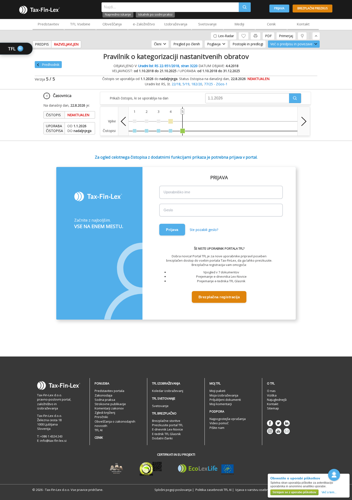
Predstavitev (48, 24)
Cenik (271, 24)
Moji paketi (217, 391)
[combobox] (170, 7)
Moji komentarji (221, 404)
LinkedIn (287, 423)
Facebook (270, 423)
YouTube (278, 431)
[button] (295, 98)
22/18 (176, 84)
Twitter (278, 423)
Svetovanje (207, 24)
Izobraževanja (175, 24)
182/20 (196, 84)
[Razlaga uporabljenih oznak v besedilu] (302, 36)
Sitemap (273, 408)
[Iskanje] (245, 7)
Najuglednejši (277, 399)
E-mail (287, 431)
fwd (304, 121)
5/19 (185, 84)
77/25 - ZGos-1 (215, 84)
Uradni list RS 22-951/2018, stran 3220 (168, 65)
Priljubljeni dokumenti (225, 399)
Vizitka (272, 395)
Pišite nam (217, 427)
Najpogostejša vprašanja (228, 419)
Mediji (239, 24)
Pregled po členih (186, 44)
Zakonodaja (103, 395)
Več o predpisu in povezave (291, 44)
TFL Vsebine (80, 24)
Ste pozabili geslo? (204, 229)
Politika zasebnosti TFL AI (213, 490)
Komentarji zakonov (109, 408)
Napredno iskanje (118, 14)
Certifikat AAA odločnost (116, 468)
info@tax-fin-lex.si (53, 440)
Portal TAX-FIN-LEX (39, 10)
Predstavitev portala (109, 391)
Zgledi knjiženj (105, 412)
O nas (271, 391)
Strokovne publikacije (110, 404)
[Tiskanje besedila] (255, 36)
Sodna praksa (105, 399)
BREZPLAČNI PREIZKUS (312, 8)
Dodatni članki (162, 438)
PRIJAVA (279, 8)
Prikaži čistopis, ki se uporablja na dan (139, 98)
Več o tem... (329, 492)
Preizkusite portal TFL (167, 425)
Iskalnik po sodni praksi (155, 14)
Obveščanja (112, 24)
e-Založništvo (144, 24)
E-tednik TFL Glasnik (166, 434)
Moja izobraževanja (224, 395)
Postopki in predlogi (248, 44)
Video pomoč (219, 423)
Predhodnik (50, 64)
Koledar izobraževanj (167, 391)
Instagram (270, 431)
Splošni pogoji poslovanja (173, 490)
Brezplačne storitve (166, 421)
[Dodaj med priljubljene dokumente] (243, 36)
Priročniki (101, 417)
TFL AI (98, 430)
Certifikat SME (150, 468)
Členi (157, 44)
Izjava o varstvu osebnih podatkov (260, 490)
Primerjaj (286, 36)
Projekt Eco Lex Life (206, 468)
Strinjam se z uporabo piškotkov (294, 492)
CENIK (99, 437)
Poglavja (214, 44)
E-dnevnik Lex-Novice (167, 429)
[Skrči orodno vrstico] (316, 36)
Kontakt (303, 24)
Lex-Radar (226, 36)
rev (123, 121)
